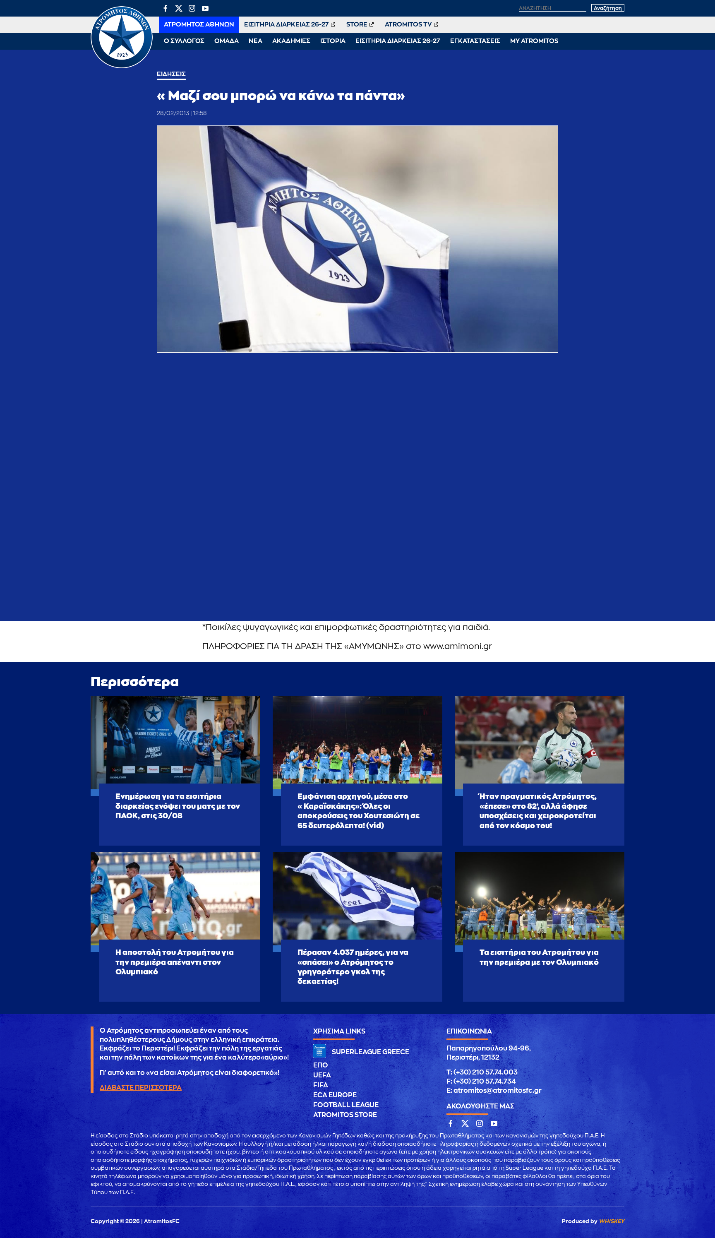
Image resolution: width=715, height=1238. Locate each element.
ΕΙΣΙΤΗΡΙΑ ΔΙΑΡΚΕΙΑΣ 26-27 (286, 25)
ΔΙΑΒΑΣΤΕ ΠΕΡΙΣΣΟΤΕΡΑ (141, 1087)
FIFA (320, 1085)
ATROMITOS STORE (345, 1115)
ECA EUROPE (335, 1095)
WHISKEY (611, 1221)
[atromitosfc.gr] (122, 67)
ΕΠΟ (320, 1065)
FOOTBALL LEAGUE (346, 1105)
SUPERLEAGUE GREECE (370, 1052)
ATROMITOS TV (408, 25)
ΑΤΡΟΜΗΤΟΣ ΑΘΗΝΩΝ (199, 25)
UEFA (322, 1075)
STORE (356, 25)
